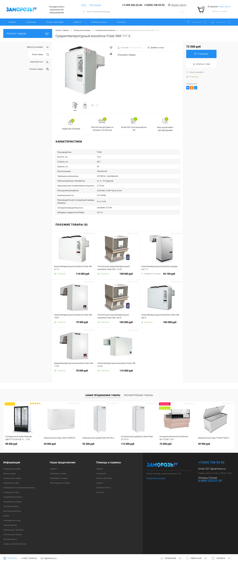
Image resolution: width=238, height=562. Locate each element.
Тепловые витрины (11, 506)
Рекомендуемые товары (60, 483)
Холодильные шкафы (12, 469)
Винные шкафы (9, 473)
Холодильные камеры (12, 502)
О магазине (31, 22)
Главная (12, 22)
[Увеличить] (85, 70)
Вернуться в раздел (35, 47)
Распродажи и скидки (59, 478)
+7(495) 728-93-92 (154, 5)
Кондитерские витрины (12, 497)
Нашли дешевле (196, 72)
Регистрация (95, 5)
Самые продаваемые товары (102, 395)
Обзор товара (37, 54)
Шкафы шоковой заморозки (15, 544)
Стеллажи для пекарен (12, 534)
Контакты (121, 22)
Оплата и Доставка (54, 22)
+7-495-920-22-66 (132, 5)
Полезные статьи (99, 22)
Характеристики (36, 62)
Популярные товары (58, 473)
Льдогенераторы (10, 525)
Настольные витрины (12, 511)
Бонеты (6, 516)
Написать (12, 558)
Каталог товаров (16, 33)
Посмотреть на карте (155, 478)
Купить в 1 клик (203, 64)
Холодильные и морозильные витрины (19, 488)
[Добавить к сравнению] (111, 53)
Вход (84, 5)
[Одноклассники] (191, 87)
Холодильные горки (11, 492)
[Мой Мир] (195, 87)
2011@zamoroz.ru (215, 468)
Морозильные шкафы (12, 478)
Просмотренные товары (138, 395)
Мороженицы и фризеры (13, 530)
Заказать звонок (178, 5)
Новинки (53, 469)
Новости (77, 22)
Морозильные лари (11, 483)
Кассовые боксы (10, 539)
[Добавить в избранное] (111, 47)
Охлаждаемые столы (12, 520)
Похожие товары (36, 69)
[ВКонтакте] (188, 87)
